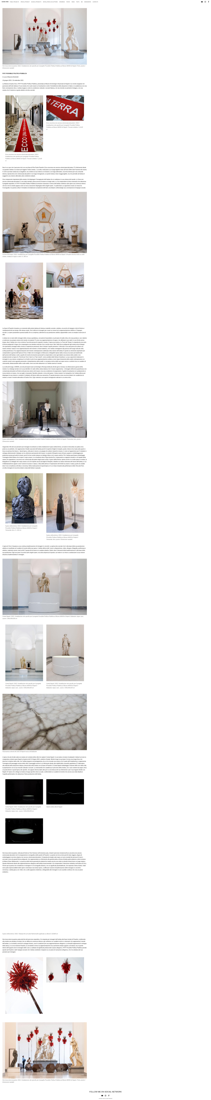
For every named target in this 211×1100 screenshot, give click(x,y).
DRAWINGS (62, 1)
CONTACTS (95, 1)
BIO (82, 1)
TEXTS (77, 1)
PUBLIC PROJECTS (14, 1)
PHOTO (68, 1)
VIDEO (73, 1)
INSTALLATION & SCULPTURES (50, 1)
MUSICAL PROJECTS (36, 1)
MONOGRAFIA (87, 1)
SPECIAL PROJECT (25, 1)
